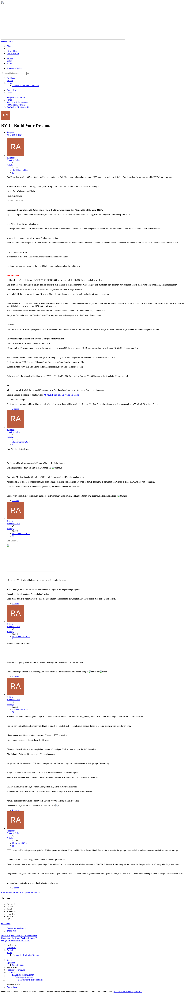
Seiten (9, 61)
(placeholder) (18, 965)
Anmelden (11, 90)
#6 (13, 845)
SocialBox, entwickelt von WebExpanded (19, 935)
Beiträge (10, 165)
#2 (13, 444)
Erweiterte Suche (14, 68)
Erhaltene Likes (13, 160)
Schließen (137, 991)
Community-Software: (19, 938)
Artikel (10, 58)
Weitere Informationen (123, 991)
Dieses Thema (7, 41)
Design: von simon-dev (15, 940)
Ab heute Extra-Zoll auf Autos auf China (61, 395)
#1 (13, 172)
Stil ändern (5, 923)
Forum (9, 63)
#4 (13, 639)
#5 (13, 712)
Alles (9, 46)
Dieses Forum (13, 53)
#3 (13, 536)
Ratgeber (10, 132)
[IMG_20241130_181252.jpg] (31, 571)
